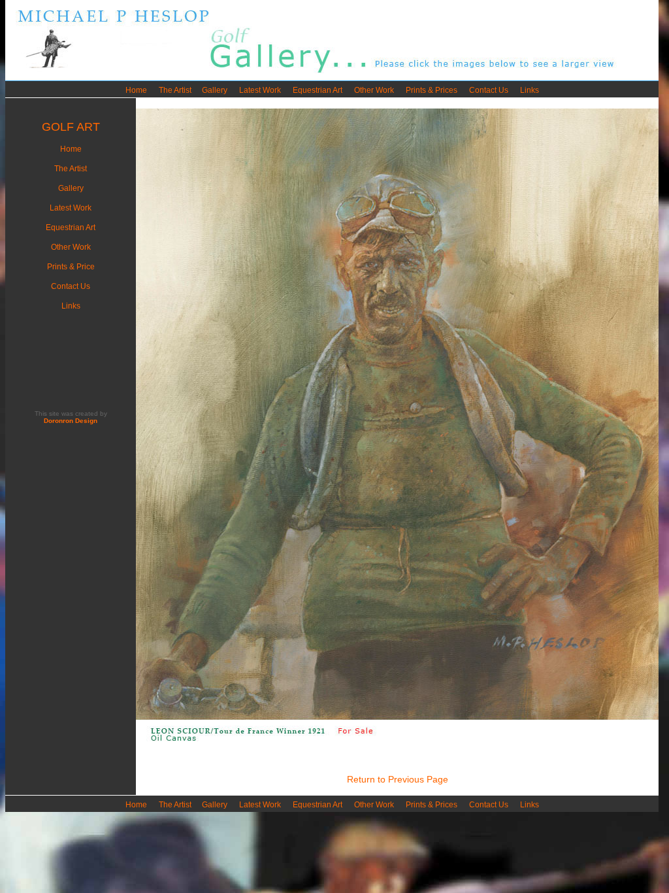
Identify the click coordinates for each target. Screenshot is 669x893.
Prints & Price (71, 266)
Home (136, 90)
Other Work (374, 90)
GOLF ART (71, 126)
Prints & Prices (431, 90)
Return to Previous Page (397, 779)
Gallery (214, 90)
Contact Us (488, 90)
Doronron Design (70, 420)
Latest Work (260, 90)
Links (529, 90)
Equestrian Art (317, 90)
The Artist (175, 90)
